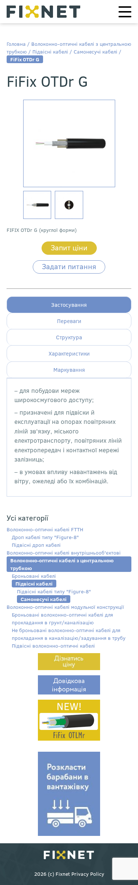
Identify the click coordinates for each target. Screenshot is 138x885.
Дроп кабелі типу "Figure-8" (45, 537)
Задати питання (69, 266)
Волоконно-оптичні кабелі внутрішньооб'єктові (64, 552)
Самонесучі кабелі (95, 51)
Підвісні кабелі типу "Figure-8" (54, 591)
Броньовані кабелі (34, 575)
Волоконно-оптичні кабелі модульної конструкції (65, 606)
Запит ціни (69, 247)
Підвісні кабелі (50, 51)
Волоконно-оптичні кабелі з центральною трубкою (62, 564)
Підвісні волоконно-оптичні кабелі (53, 645)
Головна (16, 43)
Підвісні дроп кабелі (36, 544)
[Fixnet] (69, 856)
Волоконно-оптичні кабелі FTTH (45, 529)
